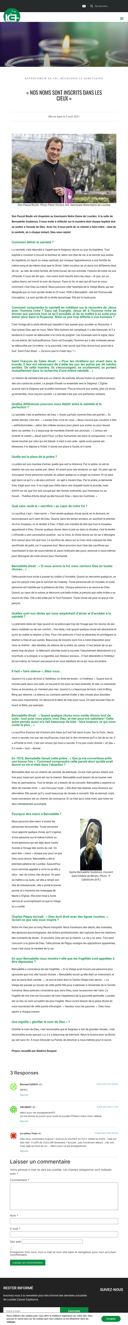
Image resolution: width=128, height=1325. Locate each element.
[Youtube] (83, 6)
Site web (15, 1241)
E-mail (15, 1228)
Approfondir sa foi (41, 78)
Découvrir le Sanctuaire (81, 78)
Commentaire (19, 1180)
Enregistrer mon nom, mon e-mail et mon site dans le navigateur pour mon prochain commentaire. (63, 1253)
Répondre (24, 1095)
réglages (11, 1321)
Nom (14, 1215)
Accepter (111, 1318)
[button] (122, 18)
